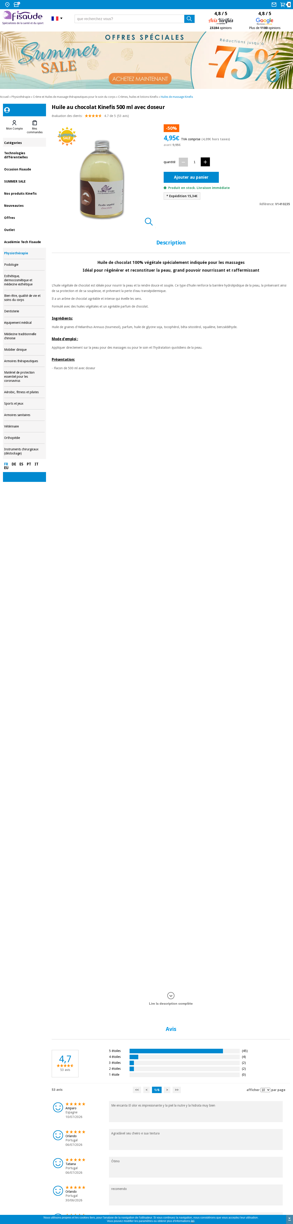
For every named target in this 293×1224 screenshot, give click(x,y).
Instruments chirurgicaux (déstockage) (24, 451)
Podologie (24, 264)
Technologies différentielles (24, 155)
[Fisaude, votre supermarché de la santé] (23, 18)
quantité (169, 162)
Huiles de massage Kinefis (177, 96)
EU (6, 468)
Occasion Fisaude (24, 169)
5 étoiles (115, 1050)
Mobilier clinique (24, 349)
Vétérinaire (24, 426)
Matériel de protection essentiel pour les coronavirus (24, 376)
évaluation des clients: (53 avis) (90, 116)
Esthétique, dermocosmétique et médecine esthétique (24, 280)
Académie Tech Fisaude (24, 242)
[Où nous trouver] (8, 4)
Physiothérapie (20, 96)
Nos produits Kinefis (24, 193)
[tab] (14, 127)
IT (36, 464)
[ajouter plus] (205, 161)
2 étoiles (115, 1068)
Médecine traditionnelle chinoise (24, 336)
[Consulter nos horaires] (17, 4)
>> (177, 1090)
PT (29, 464)
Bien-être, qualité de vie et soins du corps (24, 297)
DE (14, 464)
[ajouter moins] (183, 162)
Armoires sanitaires (24, 415)
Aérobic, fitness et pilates (24, 392)
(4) (244, 1056)
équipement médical (24, 322)
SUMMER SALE (24, 181)
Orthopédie (24, 437)
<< (137, 1090)
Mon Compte (14, 128)
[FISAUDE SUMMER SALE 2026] (146, 60)
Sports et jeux (24, 403)
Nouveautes (24, 205)
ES (21, 464)
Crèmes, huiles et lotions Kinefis (138, 96)
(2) (244, 1062)
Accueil (4, 96)
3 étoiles (115, 1062)
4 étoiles (115, 1056)
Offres (24, 217)
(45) (245, 1050)
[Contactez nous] (274, 4)
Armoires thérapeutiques (24, 361)
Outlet (24, 229)
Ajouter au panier (191, 177)
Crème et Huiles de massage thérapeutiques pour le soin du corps (74, 96)
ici (192, 1221)
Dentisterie (24, 311)
